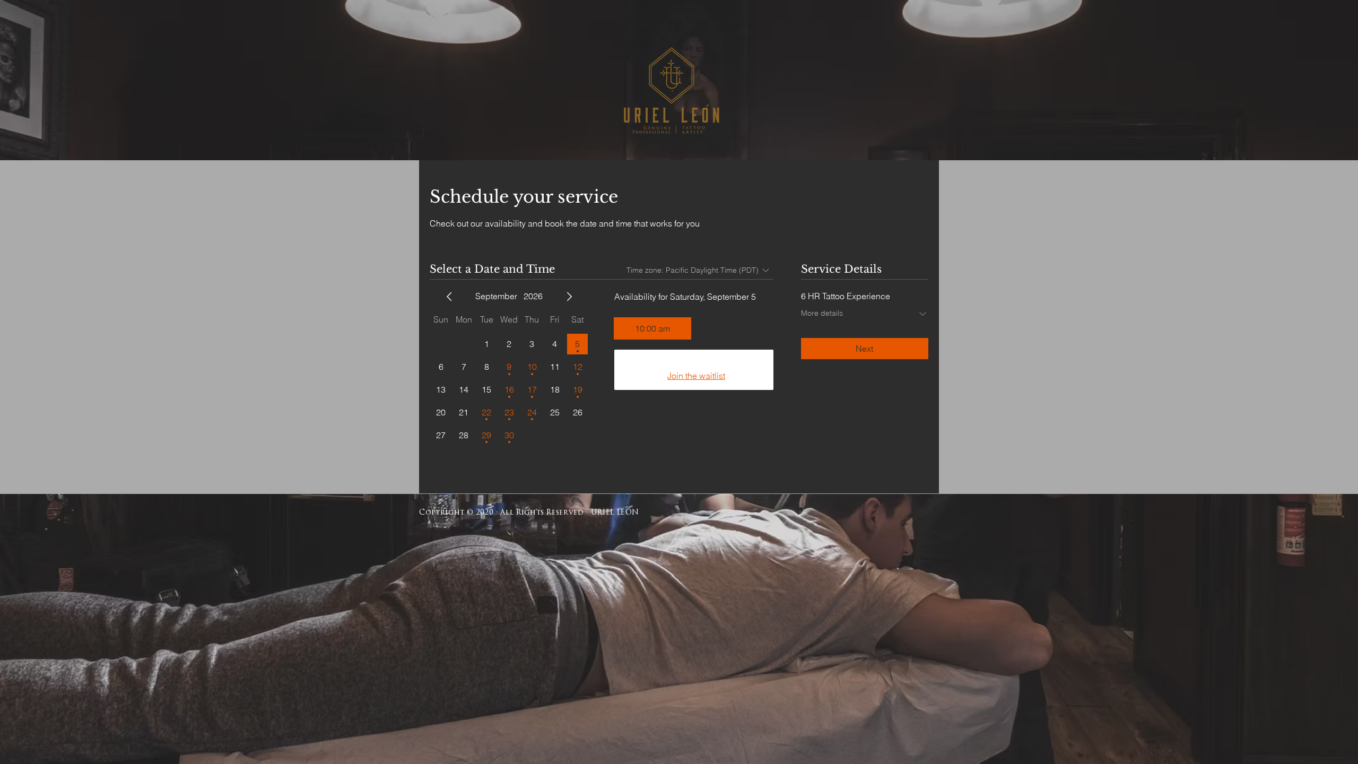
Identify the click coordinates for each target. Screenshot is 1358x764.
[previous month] (449, 296)
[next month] (569, 296)
